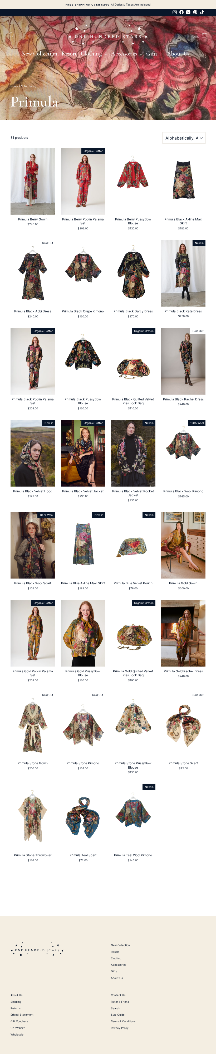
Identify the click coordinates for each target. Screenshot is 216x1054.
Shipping (16, 1001)
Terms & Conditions (123, 1021)
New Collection (39, 53)
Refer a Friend (120, 1001)
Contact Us (118, 995)
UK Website (18, 1027)
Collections (28, 86)
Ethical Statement (22, 1014)
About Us (179, 53)
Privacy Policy (120, 1027)
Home (14, 86)
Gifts (152, 53)
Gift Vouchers (19, 1021)
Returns (16, 1008)
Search (115, 1008)
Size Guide (118, 1014)
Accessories (124, 53)
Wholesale (17, 1034)
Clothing (92, 53)
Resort (69, 53)
